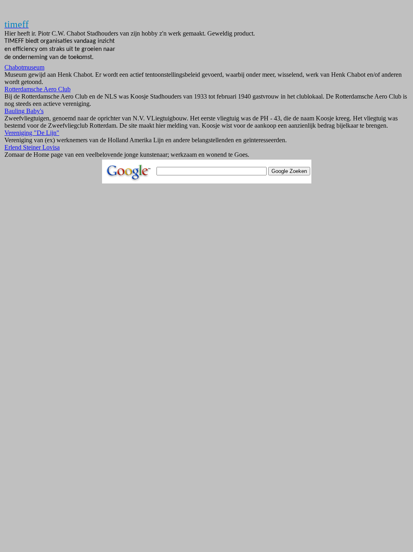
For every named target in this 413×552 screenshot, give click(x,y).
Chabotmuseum (24, 67)
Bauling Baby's (24, 110)
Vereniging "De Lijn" (31, 132)
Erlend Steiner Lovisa (32, 147)
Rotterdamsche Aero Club (37, 89)
